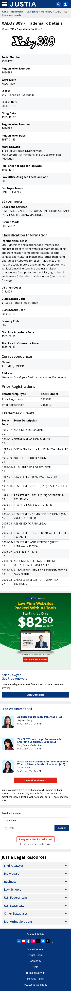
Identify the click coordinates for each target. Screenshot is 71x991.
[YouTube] (24, 941)
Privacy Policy (35, 978)
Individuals (11, 873)
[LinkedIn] (19, 941)
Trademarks (17, 11)
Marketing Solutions (18, 921)
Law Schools (12, 889)
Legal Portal (35, 955)
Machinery (46, 11)
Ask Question (35, 694)
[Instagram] (33, 941)
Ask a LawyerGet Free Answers (14, 676)
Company (35, 961)
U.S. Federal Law (15, 897)
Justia (5, 11)
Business (10, 882)
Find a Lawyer (12, 813)
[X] (48, 941)
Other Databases (16, 913)
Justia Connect (35, 949)
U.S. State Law (14, 906)
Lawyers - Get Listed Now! (35, 839)
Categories (32, 11)
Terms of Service (35, 972)
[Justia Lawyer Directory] (52, 941)
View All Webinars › (35, 780)
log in (13, 377)
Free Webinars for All (17, 709)
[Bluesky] (43, 941)
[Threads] (38, 941)
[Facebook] (28, 941)
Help (35, 967)
